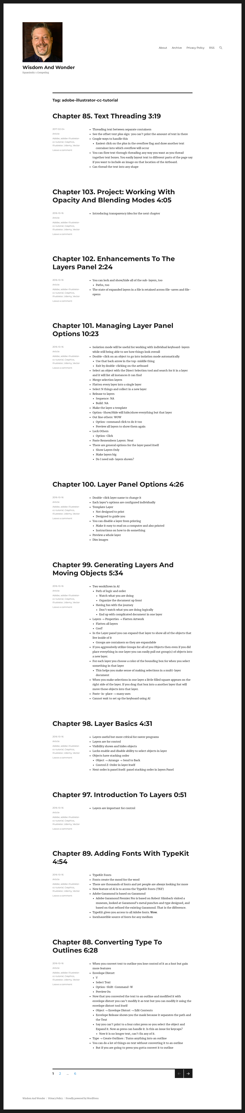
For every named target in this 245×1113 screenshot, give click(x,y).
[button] (221, 48)
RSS (211, 47)
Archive (177, 47)
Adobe (56, 138)
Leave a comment (62, 150)
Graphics (69, 142)
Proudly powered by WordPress (82, 1098)
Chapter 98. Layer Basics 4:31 (102, 723)
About (163, 47)
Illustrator (57, 145)
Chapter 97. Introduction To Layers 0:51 (119, 795)
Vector (76, 145)
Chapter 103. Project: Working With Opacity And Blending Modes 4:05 (113, 196)
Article (56, 133)
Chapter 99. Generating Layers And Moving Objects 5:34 (113, 569)
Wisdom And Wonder (48, 67)
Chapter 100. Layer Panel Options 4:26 (118, 484)
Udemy (68, 145)
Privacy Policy (195, 47)
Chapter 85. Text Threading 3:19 (106, 116)
